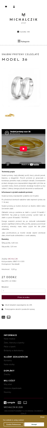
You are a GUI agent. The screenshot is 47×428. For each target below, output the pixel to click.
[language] (6, 7)
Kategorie (24, 41)
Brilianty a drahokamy (13, 350)
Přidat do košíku (24, 297)
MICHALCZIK (13, 259)
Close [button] (42, 417)
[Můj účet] (14, 7)
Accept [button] (34, 424)
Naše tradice (9, 339)
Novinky (7, 392)
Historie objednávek (13, 388)
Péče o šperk (10, 346)
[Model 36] (21, 87)
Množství (5, 287)
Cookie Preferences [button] (13, 424)
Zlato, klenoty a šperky (14, 342)
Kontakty (8, 360)
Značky (7, 374)
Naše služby (9, 364)
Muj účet (8, 384)
